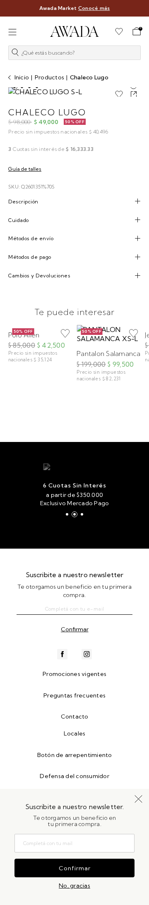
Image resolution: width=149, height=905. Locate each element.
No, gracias (74, 885)
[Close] (137, 11)
